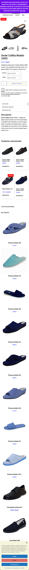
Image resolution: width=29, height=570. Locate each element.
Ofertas (10, 90)
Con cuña (7, 92)
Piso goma (3, 94)
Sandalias (3, 91)
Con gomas (12, 92)
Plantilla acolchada (9, 94)
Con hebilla (17, 92)
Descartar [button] (22, 10)
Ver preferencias (15, 564)
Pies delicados (15, 90)
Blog (23, 15)
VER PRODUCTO (5, 166)
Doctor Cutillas (7, 95)
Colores (4, 73)
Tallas (4, 77)
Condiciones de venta (8, 15)
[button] (27, 542)
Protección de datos (15, 567)
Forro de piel (22, 92)
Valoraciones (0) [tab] (6, 110)
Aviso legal (22, 567)
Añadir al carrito (17, 83)
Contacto (17, 15)
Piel (26, 92)
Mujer (7, 90)
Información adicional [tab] (7, 107)
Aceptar (14, 556)
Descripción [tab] (5, 104)
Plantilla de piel (17, 94)
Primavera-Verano (22, 90)
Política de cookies (8, 567)
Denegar (14, 560)
